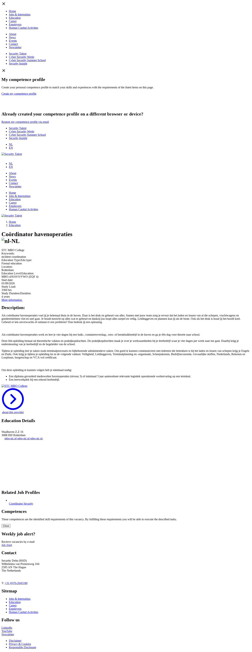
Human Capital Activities (23, 27)
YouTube (6, 631)
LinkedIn (6, 627)
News (12, 37)
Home (12, 11)
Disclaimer (15, 640)
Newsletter (15, 47)
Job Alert (6, 545)
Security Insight (18, 63)
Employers (15, 24)
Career (13, 21)
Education (15, 17)
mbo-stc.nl (10, 438)
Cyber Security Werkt (21, 56)
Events (13, 40)
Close (6, 526)
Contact (13, 44)
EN (11, 147)
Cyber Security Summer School (27, 60)
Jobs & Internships (19, 14)
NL (11, 144)
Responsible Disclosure (22, 647)
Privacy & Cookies (20, 644)
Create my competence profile (18, 93)
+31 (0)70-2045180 (16, 583)
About (12, 34)
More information (12, 299)
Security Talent (17, 53)
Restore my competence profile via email (25, 121)
